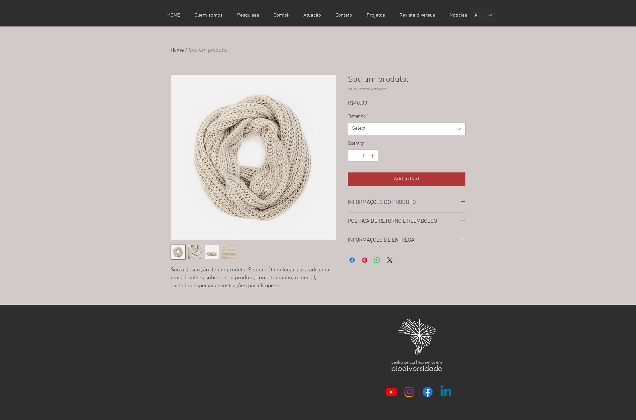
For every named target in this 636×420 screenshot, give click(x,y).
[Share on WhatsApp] (377, 260)
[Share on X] (390, 260)
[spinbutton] (363, 156)
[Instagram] (409, 391)
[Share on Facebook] (352, 260)
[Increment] (373, 156)
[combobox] (406, 128)
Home (177, 50)
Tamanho (358, 116)
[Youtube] (391, 391)
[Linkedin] (445, 391)
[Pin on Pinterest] (365, 260)
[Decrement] (353, 156)
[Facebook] (427, 391)
